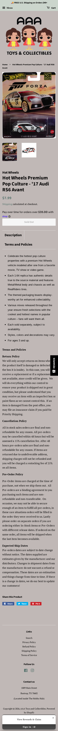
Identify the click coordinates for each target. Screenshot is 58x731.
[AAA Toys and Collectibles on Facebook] (26, 670)
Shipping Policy (29, 650)
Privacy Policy (29, 642)
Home (5, 64)
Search (29, 637)
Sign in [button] (27, 726)
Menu (9, 7)
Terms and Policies (18, 244)
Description (13, 235)
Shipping (7, 204)
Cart (53, 8)
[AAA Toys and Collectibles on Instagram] (32, 670)
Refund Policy (29, 646)
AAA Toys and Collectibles (33, 708)
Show (54, 365)
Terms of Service (29, 655)
